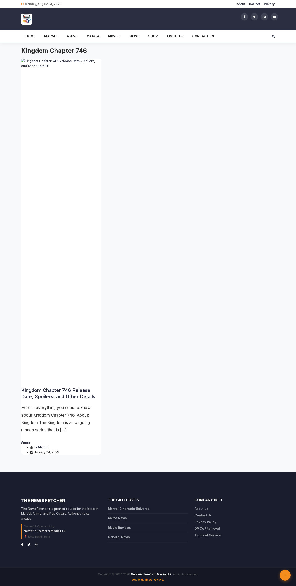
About (241, 4)
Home (31, 36)
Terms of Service (208, 535)
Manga (92, 36)
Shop (153, 36)
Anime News (117, 518)
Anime (72, 36)
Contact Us (203, 36)
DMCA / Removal (207, 528)
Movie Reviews (119, 527)
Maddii (43, 447)
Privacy (269, 4)
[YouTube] (274, 16)
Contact (254, 4)
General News (119, 537)
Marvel (51, 36)
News (134, 36)
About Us (175, 36)
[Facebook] (244, 16)
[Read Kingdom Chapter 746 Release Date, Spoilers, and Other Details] (61, 221)
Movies (114, 36)
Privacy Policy (205, 522)
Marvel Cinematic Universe (129, 509)
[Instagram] (264, 16)
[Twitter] (254, 16)
